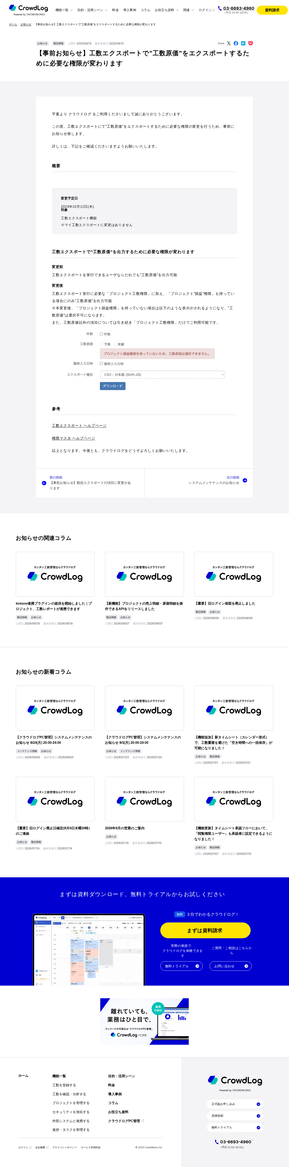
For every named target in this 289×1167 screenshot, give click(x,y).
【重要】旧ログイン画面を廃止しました (224, 603)
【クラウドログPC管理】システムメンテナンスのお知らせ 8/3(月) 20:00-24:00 (143, 739)
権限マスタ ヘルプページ (73, 438)
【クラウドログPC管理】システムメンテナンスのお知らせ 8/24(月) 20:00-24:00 (54, 739)
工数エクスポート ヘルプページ (79, 426)
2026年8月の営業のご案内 (124, 828)
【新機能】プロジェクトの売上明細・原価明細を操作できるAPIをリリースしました (144, 606)
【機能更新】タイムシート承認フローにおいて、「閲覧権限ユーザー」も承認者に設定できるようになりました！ (233, 833)
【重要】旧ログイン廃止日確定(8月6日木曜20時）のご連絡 (54, 830)
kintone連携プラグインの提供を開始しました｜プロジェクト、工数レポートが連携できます (54, 606)
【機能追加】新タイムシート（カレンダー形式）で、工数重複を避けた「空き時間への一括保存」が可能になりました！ (233, 742)
